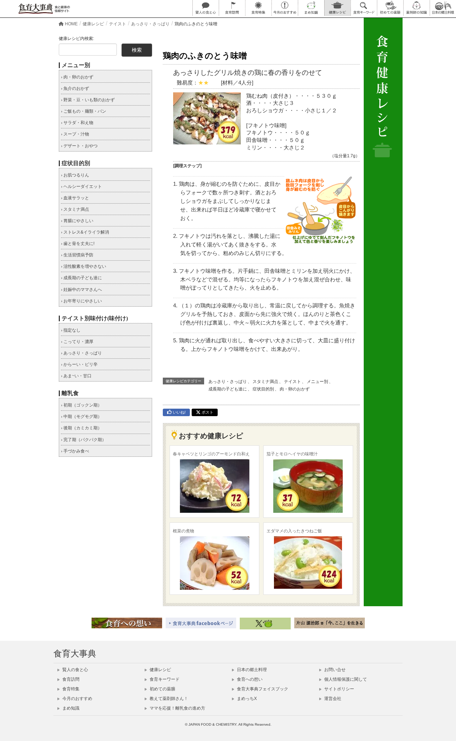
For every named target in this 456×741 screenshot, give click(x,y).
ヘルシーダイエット (82, 186)
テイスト (292, 381)
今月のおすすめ (76, 698)
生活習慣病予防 (77, 254)
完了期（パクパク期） (84, 439)
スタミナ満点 (265, 381)
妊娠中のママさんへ (82, 289)
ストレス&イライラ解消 (85, 232)
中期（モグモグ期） (82, 416)
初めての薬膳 (162, 688)
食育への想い (249, 679)
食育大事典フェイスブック (262, 688)
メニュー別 (317, 381)
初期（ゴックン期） (82, 405)
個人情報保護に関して (345, 679)
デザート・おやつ (80, 145)
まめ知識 (70, 708)
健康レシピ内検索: (76, 38)
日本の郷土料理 (251, 669)
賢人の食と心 (74, 669)
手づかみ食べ (75, 451)
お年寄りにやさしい (82, 300)
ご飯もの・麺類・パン (84, 111)
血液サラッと (75, 197)
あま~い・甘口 (77, 375)
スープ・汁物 (75, 134)
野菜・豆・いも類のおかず (88, 99)
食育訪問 (70, 679)
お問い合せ (334, 669)
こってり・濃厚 (77, 341)
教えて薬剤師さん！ (168, 698)
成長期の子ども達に (227, 389)
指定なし (71, 330)
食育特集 (70, 688)
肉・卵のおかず (295, 389)
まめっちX (246, 698)
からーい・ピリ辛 (80, 364)
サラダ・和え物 (77, 122)
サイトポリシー (338, 688)
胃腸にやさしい (77, 220)
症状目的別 (263, 389)
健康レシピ (160, 669)
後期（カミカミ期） (82, 427)
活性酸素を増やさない (84, 266)
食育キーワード (164, 679)
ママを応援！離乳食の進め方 (177, 708)
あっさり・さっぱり (227, 381)
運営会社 (332, 698)
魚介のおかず (75, 88)
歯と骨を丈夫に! (78, 243)
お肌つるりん (75, 175)
